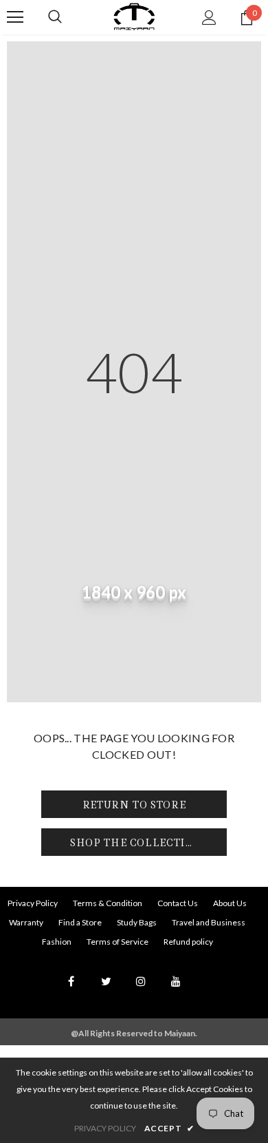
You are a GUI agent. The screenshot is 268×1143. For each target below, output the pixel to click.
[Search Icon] (55, 17)
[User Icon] (209, 17)
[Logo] (133, 16)
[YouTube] (176, 980)
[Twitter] (105, 980)
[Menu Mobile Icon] (15, 17)
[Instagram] (141, 980)
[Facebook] (70, 980)
